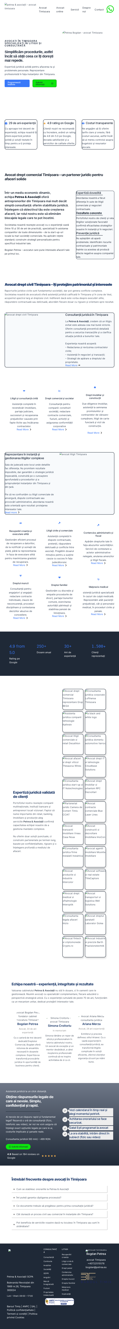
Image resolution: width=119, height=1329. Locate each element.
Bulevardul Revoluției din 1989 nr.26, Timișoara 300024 (20, 1286)
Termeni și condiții (17, 1313)
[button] (17, 83)
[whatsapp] (110, 9)
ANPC (26, 1306)
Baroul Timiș (13, 1306)
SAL (33, 1306)
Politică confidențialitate (20, 1310)
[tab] (59, 1189)
